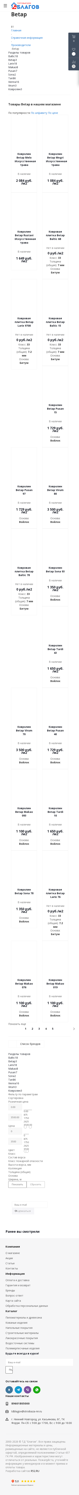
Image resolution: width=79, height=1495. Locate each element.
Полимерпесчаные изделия (23, 1348)
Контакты (12, 1268)
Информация (15, 1273)
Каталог (11, 1311)
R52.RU (35, 1471)
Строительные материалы (22, 1333)
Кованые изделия (16, 1322)
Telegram (18, 1389)
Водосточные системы (20, 1343)
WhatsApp (36, 1389)
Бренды (10, 1290)
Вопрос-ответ (14, 1295)
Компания (13, 1246)
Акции (9, 1258)
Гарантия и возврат (18, 1285)
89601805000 (20, 1403)
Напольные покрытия (19, 1327)
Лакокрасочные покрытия (22, 1338)
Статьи (10, 1263)
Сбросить (35, 1184)
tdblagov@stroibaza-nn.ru (26, 1411)
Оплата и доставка (17, 1280)
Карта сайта (13, 1300)
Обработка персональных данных (27, 1306)
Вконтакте (9, 1389)
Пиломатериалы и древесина (24, 1317)
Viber (27, 1389)
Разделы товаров (19, 52)
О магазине (13, 1253)
